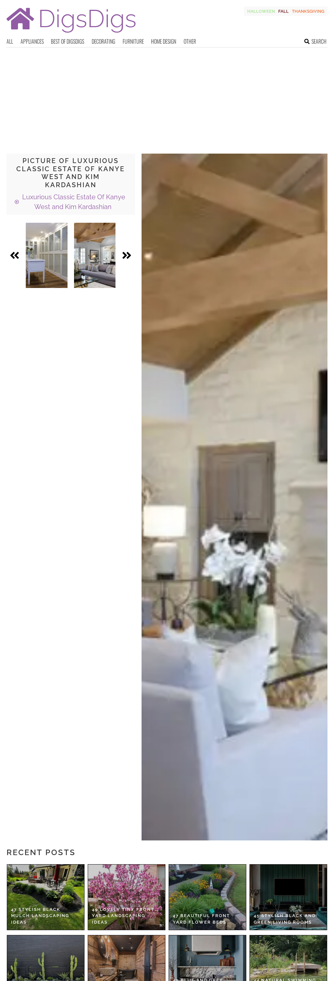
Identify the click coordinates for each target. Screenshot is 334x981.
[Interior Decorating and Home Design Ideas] (71, 33)
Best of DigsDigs (67, 41)
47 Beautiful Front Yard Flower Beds (201, 919)
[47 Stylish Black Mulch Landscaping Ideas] (45, 897)
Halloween (261, 11)
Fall (283, 11)
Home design (163, 41)
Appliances (32, 41)
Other (190, 41)
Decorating (103, 41)
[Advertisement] (167, 96)
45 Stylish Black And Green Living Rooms (285, 919)
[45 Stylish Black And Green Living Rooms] (288, 897)
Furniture (133, 41)
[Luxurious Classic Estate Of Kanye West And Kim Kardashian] (47, 255)
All (10, 41)
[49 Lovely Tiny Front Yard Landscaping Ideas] (126, 897)
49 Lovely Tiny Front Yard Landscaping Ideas (123, 916)
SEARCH (318, 41)
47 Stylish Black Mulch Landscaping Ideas (40, 916)
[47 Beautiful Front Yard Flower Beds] (207, 897)
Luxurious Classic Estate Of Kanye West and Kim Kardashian (73, 202)
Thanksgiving (308, 11)
